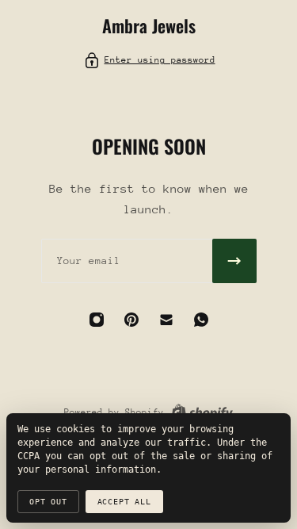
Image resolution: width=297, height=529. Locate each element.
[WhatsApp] (201, 319)
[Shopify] (202, 412)
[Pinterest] (131, 319)
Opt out (48, 501)
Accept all (124, 501)
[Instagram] (96, 319)
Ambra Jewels (149, 25)
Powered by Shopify (114, 412)
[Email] (166, 319)
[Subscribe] (234, 261)
